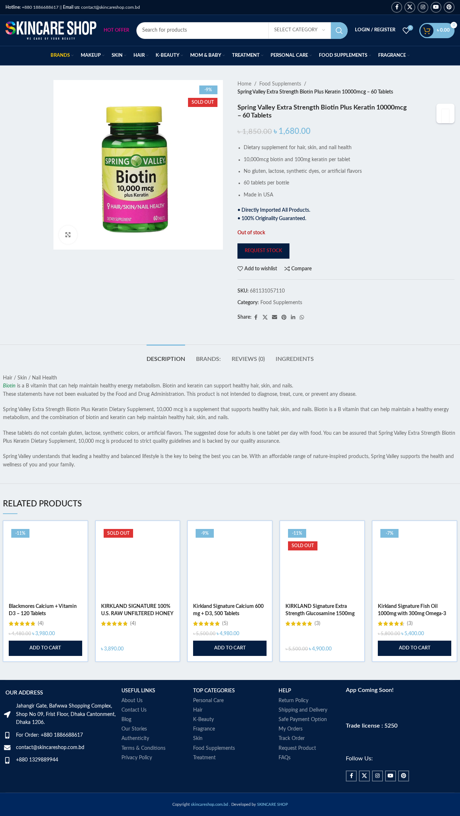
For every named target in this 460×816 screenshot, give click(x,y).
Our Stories (134, 729)
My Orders (291, 729)
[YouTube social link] (436, 7)
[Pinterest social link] (449, 7)
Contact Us (134, 710)
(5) (225, 623)
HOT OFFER (116, 30)
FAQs (285, 757)
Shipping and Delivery (303, 710)
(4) (41, 623)
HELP (285, 690)
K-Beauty (203, 719)
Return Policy (293, 700)
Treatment (204, 757)
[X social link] (409, 7)
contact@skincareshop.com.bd (101, 7)
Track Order (292, 738)
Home (244, 84)
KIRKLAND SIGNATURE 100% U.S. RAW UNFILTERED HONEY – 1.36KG (137, 613)
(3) (317, 623)
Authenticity (135, 738)
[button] (45, 648)
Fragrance (204, 729)
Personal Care (208, 700)
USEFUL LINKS (138, 690)
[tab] (166, 356)
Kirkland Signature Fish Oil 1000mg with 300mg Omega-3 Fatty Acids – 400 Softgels (412, 613)
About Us (132, 700)
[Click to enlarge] (68, 235)
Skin (198, 738)
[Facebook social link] (396, 7)
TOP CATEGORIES (214, 690)
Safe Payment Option (303, 719)
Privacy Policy (136, 757)
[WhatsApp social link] (301, 318)
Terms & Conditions (143, 748)
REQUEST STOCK (263, 250)
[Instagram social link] (422, 7)
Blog (126, 719)
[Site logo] (50, 30)
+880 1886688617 (32, 7)
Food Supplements (280, 84)
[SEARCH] (339, 30)
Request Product (297, 748)
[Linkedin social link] (293, 318)
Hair (198, 710)
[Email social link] (274, 318)
